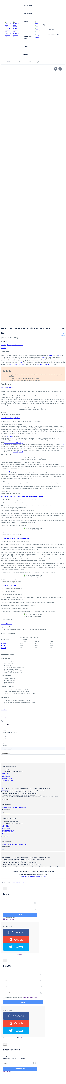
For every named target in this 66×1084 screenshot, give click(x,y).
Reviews (20, 345)
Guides (25, 46)
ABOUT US (5, 773)
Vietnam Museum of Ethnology (13, 443)
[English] (37, 23)
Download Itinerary (6, 624)
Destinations (27, 6)
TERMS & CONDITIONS (8, 778)
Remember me (10, 918)
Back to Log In (7, 1071)
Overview (3, 345)
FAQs (3, 782)
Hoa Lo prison (9, 471)
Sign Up (20, 954)
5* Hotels (3, 648)
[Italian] (37, 32)
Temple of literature (43, 364)
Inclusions (15, 345)
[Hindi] (37, 37)
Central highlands (18, 452)
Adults (4, 737)
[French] (37, 26)
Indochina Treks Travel (18, 882)
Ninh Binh (43, 357)
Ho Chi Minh (9, 436)
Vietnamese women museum (10, 485)
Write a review (6, 717)
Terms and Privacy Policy (29, 997)
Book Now (6, 753)
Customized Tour (27, 37)
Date (4, 731)
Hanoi (60, 355)
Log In (20, 1038)
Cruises (26, 21)
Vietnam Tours (11, 62)
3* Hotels (3, 644)
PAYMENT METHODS (7, 780)
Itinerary (9, 345)
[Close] (5, 888)
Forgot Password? (8, 919)
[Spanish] (37, 35)
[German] (37, 29)
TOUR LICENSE (6, 777)
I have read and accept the (21, 997)
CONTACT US (5, 775)
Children (5, 743)
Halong (51, 355)
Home (2, 62)
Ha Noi (62, 445)
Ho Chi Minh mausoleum (17, 364)
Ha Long (20, 362)
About (25, 54)
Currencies (4, 799)
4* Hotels (3, 646)
